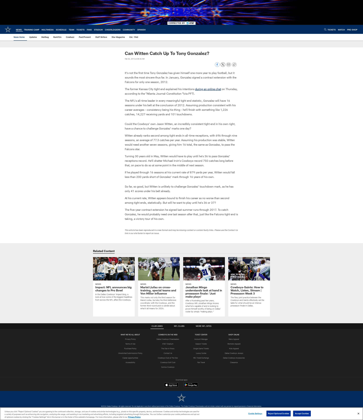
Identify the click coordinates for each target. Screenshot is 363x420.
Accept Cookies (302, 413)
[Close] (358, 413)
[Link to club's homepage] (8, 29)
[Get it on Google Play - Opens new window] (191, 386)
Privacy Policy (130, 339)
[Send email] (228, 66)
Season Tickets (201, 344)
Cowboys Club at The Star (168, 358)
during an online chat (208, 89)
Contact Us (168, 353)
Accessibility (130, 362)
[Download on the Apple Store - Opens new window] (171, 385)
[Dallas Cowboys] (181, 398)
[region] (181, 413)
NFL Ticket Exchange (201, 358)
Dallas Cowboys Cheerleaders (168, 339)
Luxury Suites (201, 353)
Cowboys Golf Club (167, 362)
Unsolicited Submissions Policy (130, 353)
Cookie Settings (255, 413)
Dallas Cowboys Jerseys (234, 353)
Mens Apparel (234, 339)
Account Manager (201, 339)
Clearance (234, 362)
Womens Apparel (233, 344)
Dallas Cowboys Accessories (234, 358)
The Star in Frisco (167, 348)
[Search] (325, 29)
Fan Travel (201, 362)
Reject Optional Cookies (278, 413)
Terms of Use (130, 344)
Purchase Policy (130, 348)
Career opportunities (130, 358)
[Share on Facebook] (217, 66)
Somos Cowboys (167, 367)
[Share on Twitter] (223, 66)
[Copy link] (234, 64)
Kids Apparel (234, 348)
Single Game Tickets (201, 348)
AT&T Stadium (167, 344)
